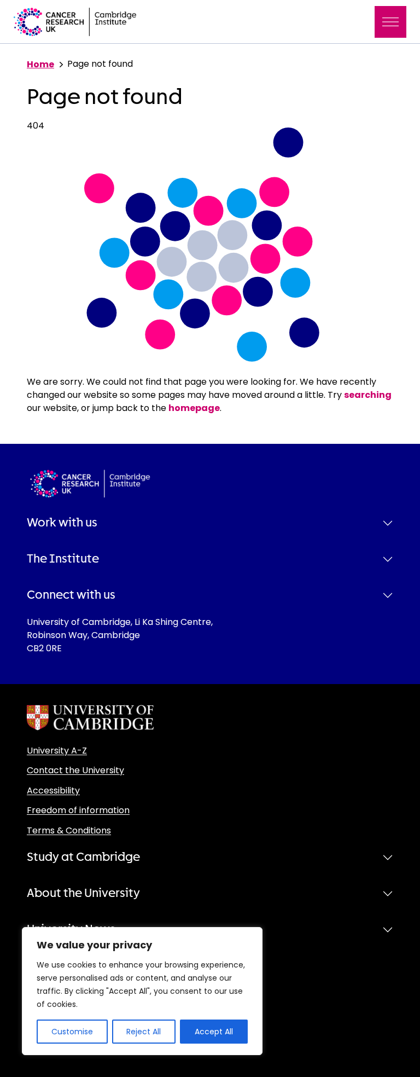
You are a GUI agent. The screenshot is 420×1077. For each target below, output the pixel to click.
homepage (194, 408)
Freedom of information (78, 810)
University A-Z (57, 750)
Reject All (143, 1031)
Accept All (214, 1031)
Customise (72, 1031)
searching (368, 395)
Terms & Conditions (69, 830)
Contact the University (75, 770)
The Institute (63, 559)
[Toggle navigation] (390, 22)
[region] (142, 991)
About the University (83, 893)
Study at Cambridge (83, 857)
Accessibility (53, 790)
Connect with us (71, 595)
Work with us (62, 523)
